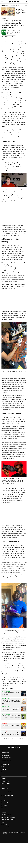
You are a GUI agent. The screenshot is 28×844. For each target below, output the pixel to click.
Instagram (4, 771)
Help (2, 822)
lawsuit (4, 83)
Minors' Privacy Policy (7, 791)
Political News (5, 752)
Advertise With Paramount (8, 817)
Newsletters (4, 798)
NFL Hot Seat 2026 (6, 757)
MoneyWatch (4, 5)
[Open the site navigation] (5, 1)
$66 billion (10, 551)
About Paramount (6, 814)
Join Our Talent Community (8, 819)
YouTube (3, 767)
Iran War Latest (5, 755)
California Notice (5, 783)
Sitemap (3, 807)
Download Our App (6, 803)
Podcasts (3, 800)
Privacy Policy (5, 781)
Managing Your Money (17, 5)
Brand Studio (4, 805)
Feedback (4, 824)
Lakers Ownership (6, 760)
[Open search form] (26, 1)
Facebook (4, 769)
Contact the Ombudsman (8, 827)
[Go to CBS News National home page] (14, 2)
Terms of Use (4, 788)
